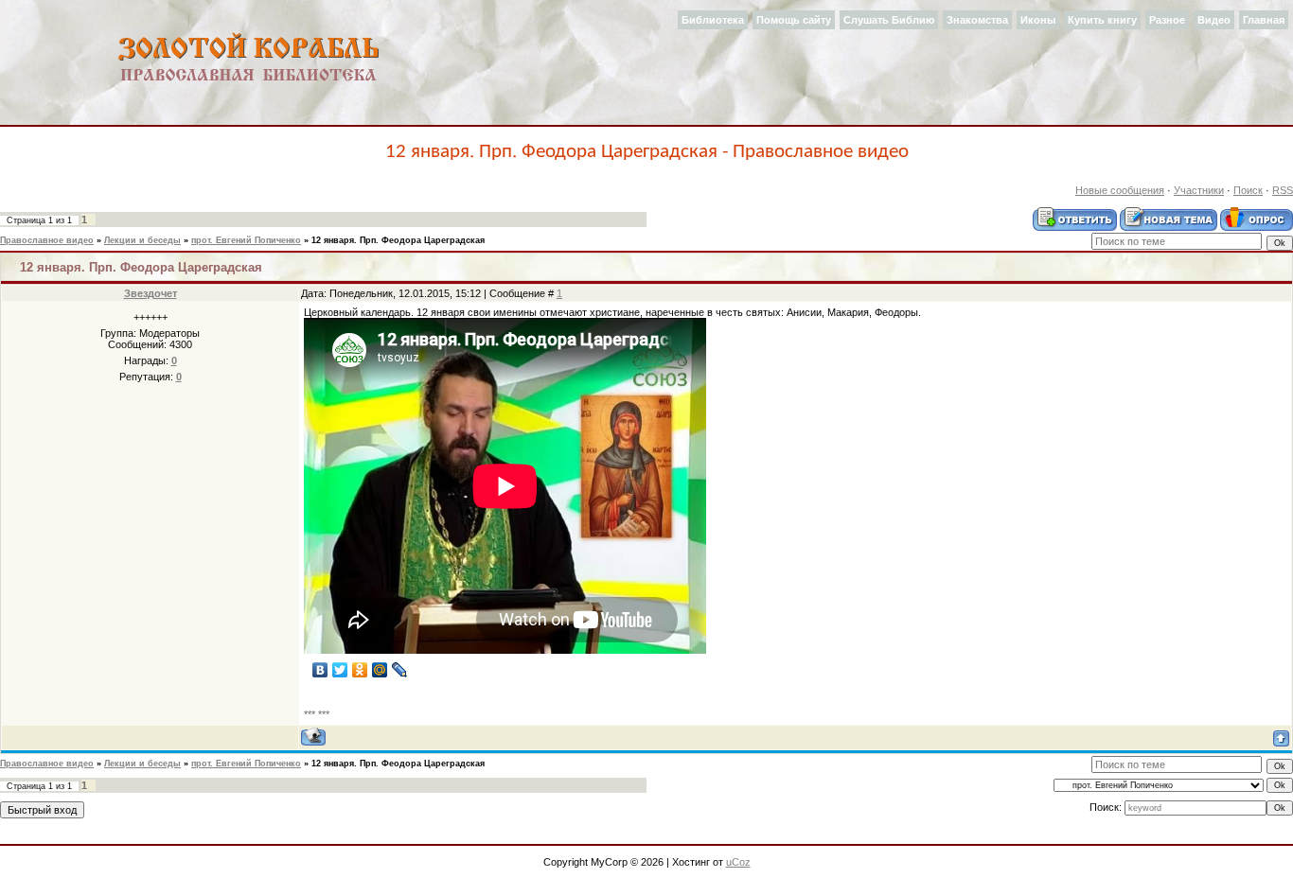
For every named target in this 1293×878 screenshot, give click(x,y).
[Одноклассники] (360, 670)
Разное (1167, 20)
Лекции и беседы (142, 240)
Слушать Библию (888, 20)
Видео (1214, 20)
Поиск (1248, 190)
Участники (1199, 190)
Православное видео (47, 240)
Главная (1263, 20)
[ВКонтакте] (320, 670)
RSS (1282, 190)
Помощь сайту (793, 20)
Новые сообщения (1119, 190)
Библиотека (713, 20)
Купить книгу (1102, 20)
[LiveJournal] (400, 670)
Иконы (1037, 20)
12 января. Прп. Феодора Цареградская (398, 240)
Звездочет (150, 293)
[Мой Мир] (380, 670)
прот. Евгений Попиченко (246, 240)
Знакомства (977, 20)
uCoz (738, 862)
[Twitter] (340, 670)
